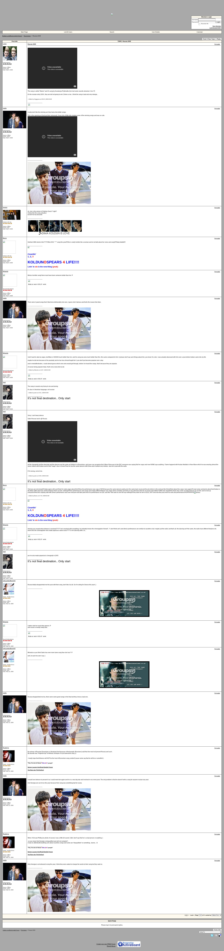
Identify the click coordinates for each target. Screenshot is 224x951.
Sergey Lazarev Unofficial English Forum (40, 767)
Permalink (217, 44)
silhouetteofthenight (9, 581)
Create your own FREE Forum (106, 944)
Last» (192, 915)
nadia (5, 108)
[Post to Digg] (216, 935)
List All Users (68, 32)
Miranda (5, 271)
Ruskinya (6, 748)
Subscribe (217, 930)
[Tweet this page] (212, 935)
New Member (217, 26)
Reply (219, 39)
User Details (156, 32)
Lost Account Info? (215, 28)
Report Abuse (111, 946)
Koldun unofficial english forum (12, 36)
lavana (5, 207)
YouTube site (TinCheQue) (36, 770)
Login (218, 22)
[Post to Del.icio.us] (220, 935)
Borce (5, 238)
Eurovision (27, 36)
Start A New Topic (209, 39)
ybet (4, 382)
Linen (5, 44)
